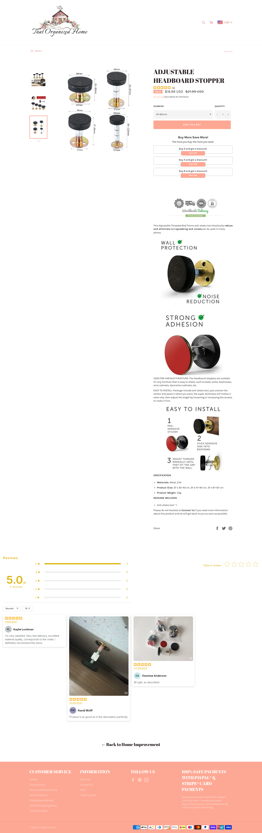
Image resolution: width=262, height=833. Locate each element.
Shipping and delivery (41, 800)
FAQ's (83, 789)
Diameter (158, 106)
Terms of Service (38, 795)
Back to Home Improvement (133, 744)
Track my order (88, 795)
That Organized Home (46, 827)
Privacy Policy (37, 784)
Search (33, 779)
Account (228, 51)
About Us (85, 779)
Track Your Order (38, 810)
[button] (81, 563)
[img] (162, 88)
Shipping (158, 96)
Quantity (220, 106)
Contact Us (86, 784)
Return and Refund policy (43, 789)
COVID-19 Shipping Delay (43, 805)
